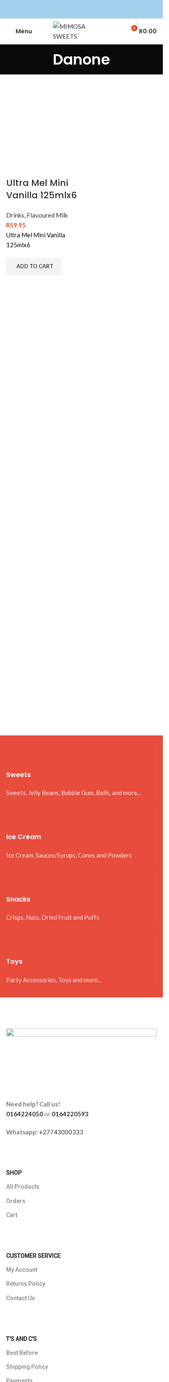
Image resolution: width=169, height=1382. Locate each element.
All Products (22, 1186)
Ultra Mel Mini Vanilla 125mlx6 (41, 189)
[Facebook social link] (77, 9)
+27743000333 (61, 1132)
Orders (15, 1201)
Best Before (22, 1353)
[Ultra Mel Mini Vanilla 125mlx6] (43, 139)
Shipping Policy (27, 1366)
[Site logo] (81, 30)
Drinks (15, 215)
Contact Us (20, 1298)
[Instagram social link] (86, 9)
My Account (21, 1269)
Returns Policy (25, 1283)
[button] (34, 266)
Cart (11, 1215)
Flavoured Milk (47, 215)
